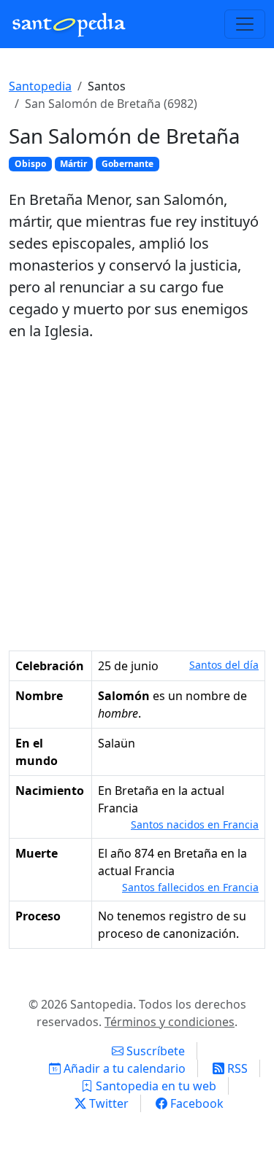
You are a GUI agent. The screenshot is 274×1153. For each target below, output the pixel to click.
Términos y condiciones (169, 1022)
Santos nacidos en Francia (195, 824)
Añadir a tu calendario (123, 1068)
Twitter (107, 1103)
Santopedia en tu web (154, 1086)
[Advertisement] (137, 496)
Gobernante (127, 164)
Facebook (195, 1103)
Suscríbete (154, 1051)
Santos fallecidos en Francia (190, 887)
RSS (236, 1068)
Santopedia (40, 86)
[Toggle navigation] (244, 24)
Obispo (30, 164)
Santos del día (224, 665)
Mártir (73, 164)
